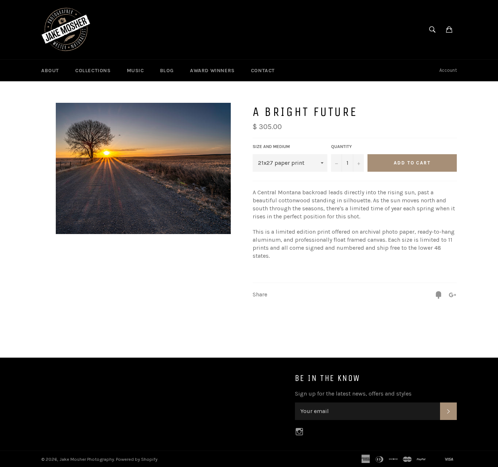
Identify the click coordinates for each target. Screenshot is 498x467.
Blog (167, 70)
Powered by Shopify (136, 459)
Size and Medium (271, 146)
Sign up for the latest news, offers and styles (353, 393)
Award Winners (212, 70)
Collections (93, 70)
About (50, 70)
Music (135, 70)
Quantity (341, 146)
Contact (263, 70)
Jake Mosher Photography (86, 459)
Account (448, 70)
